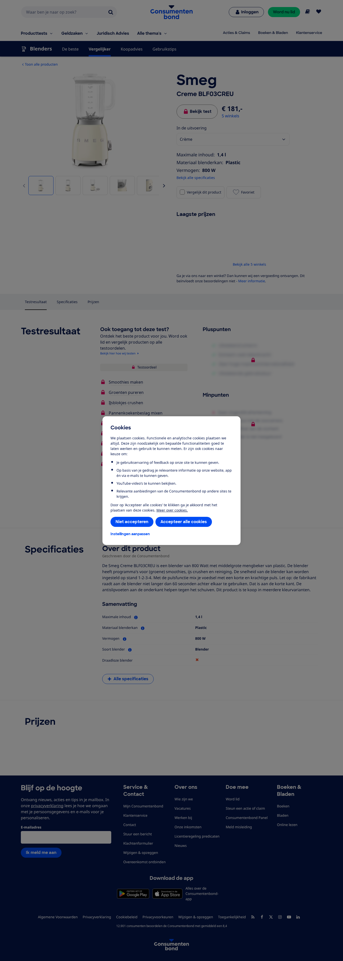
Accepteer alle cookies (183, 521)
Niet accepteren (132, 521)
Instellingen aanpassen (130, 534)
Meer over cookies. (172, 510)
